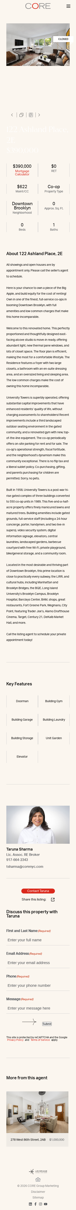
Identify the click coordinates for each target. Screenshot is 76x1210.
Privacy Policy (15, 1040)
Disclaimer (38, 1191)
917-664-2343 (17, 860)
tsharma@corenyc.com (24, 866)
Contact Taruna (38, 891)
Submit (47, 1023)
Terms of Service (40, 1040)
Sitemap (38, 1197)
